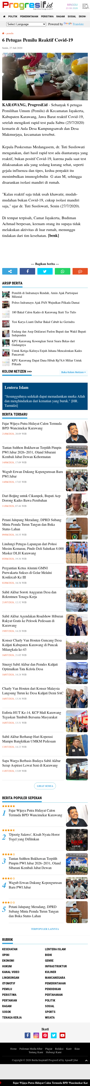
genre (49, 960)
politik (12, 16)
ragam (60, 16)
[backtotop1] (86, 1060)
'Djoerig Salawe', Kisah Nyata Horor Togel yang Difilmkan (34, 836)
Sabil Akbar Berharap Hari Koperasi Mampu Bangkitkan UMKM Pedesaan (29, 738)
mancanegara (55, 977)
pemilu (7, 989)
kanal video (10, 972)
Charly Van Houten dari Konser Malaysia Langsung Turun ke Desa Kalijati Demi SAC (33, 690)
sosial (72, 16)
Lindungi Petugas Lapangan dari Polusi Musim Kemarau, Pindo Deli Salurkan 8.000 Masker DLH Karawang (33, 548)
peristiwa (47, 16)
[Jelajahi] (85, 6)
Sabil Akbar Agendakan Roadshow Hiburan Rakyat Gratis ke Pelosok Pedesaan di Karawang (32, 621)
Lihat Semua (45, 786)
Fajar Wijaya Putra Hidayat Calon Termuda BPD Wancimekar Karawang (32, 425)
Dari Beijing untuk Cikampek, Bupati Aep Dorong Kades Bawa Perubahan (31, 498)
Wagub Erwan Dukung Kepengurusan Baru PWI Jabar (32, 473)
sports (50, 1012)
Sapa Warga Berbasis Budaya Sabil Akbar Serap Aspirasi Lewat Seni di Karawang (31, 762)
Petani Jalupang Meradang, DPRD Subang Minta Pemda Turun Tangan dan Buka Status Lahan (31, 524)
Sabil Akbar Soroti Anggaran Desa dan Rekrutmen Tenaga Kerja (29, 594)
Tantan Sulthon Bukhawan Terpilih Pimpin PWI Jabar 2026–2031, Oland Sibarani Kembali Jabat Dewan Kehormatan (31, 452)
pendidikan (53, 989)
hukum (7, 966)
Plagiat (48, 1048)
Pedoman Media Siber (30, 1048)
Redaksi (59, 1048)
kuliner (50, 972)
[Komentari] (80, 271)
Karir (69, 1048)
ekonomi (8, 960)
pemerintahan (29, 16)
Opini (5, 955)
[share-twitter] (45, 271)
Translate (78, 24)
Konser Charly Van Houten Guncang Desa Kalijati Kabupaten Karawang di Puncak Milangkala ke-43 (32, 645)
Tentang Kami (36, 1052)
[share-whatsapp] (62, 271)
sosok (6, 1012)
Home (13, 1048)
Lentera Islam (55, 949)
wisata (50, 1017)
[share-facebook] (27, 271)
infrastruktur (56, 966)
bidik (48, 955)
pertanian (9, 1000)
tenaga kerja (12, 1017)
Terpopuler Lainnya (45, 929)
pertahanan (54, 994)
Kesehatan (9, 949)
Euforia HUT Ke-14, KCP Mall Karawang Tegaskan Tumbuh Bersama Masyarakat (31, 714)
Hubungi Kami (53, 1052)
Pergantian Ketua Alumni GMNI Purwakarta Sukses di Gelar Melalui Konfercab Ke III (27, 572)
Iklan (77, 1048)
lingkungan (10, 977)
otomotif (8, 983)
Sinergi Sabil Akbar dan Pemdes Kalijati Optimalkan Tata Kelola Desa (30, 666)
